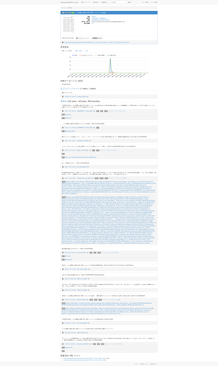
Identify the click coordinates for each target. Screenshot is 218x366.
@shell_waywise (143, 238)
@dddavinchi (141, 236)
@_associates (135, 188)
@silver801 (118, 227)
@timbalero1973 (66, 241)
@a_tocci (130, 183)
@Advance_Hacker (100, 224)
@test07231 (90, 212)
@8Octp (88, 181)
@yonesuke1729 (131, 209)
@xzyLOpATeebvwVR (81, 188)
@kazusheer (109, 202)
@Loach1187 (146, 222)
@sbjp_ (96, 308)
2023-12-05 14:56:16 (70, 111)
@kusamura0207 (122, 310)
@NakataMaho (95, 239)
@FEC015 (118, 233)
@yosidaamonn (113, 187)
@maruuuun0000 (121, 209)
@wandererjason (116, 216)
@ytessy (114, 303)
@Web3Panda (140, 212)
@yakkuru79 (86, 219)
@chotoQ (79, 252)
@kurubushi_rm (80, 192)
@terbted (75, 308)
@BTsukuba (109, 238)
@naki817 (78, 312)
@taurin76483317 (132, 226)
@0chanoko (89, 209)
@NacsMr (72, 312)
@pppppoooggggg (115, 239)
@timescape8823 (107, 188)
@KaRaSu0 (109, 303)
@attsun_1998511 (144, 199)
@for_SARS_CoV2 (67, 193)
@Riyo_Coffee (81, 150)
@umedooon (122, 188)
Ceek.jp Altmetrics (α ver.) (69, 2)
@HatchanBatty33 (85, 239)
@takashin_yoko (66, 222)
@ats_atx (89, 214)
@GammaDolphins (130, 205)
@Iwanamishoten (85, 310)
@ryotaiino (150, 233)
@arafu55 (140, 308)
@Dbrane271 (85, 241)
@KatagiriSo (111, 241)
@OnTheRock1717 (144, 197)
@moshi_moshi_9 (67, 209)
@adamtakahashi (111, 204)
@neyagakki (136, 204)
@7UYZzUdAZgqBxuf (86, 222)
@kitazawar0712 (66, 212)
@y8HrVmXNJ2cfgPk (80, 224)
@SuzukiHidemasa (82, 212)
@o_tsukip (95, 312)
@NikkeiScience (66, 190)
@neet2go (99, 227)
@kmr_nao (78, 303)
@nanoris (101, 239)
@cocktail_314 (137, 210)
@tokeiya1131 (70, 243)
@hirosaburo (65, 199)
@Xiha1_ (113, 200)
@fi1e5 (128, 199)
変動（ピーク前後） (67, 51)
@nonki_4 (121, 238)
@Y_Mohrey (80, 269)
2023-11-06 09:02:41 (70, 178)
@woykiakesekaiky (150, 226)
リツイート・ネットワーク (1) (117, 111)
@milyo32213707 (120, 229)
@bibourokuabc (81, 190)
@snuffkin (107, 305)
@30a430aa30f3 (125, 308)
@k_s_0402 (75, 202)
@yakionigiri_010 (75, 222)
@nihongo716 (83, 204)
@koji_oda (136, 197)
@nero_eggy (108, 214)
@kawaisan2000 (97, 209)
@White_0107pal (96, 243)
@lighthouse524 (100, 202)
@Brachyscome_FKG (85, 227)
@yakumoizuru (136, 243)
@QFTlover (68, 118)
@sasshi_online (127, 214)
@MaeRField (138, 233)
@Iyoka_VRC (143, 224)
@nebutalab (101, 197)
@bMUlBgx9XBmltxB (90, 231)
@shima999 (65, 207)
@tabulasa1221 (124, 212)
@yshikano (102, 234)
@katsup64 (102, 305)
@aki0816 (79, 241)
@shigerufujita (135, 199)
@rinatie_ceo (90, 188)
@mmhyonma (65, 217)
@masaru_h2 (82, 210)
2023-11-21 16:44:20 (70, 127)
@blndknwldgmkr (128, 236)
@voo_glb (128, 200)
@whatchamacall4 (93, 185)
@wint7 (92, 217)
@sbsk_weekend (146, 234)
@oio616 (141, 305)
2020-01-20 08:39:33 (70, 279)
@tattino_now (65, 313)
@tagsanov (141, 241)
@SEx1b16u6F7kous (73, 234)
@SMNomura (121, 197)
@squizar (107, 197)
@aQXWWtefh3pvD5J (108, 190)
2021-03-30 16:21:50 (70, 252)
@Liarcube (129, 204)
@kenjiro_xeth (112, 222)
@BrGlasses (65, 204)
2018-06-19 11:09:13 (70, 323)
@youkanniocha (77, 185)
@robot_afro (78, 199)
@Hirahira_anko (105, 231)
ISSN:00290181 (105, 20)
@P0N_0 (107, 239)
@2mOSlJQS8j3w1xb (112, 236)
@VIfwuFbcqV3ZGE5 (80, 243)
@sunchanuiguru (115, 207)
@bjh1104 (108, 224)
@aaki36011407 (137, 217)
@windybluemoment (84, 200)
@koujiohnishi (121, 187)
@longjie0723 (131, 310)
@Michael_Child (79, 238)
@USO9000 (129, 217)
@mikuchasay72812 (147, 181)
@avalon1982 (147, 308)
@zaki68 (100, 221)
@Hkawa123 (113, 197)
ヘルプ (136, 364)
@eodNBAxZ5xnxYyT (146, 214)
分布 (86, 51)
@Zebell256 (135, 305)
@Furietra (77, 239)
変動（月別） (79, 51)
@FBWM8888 (141, 303)
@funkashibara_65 (73, 210)
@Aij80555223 (148, 212)
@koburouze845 (151, 183)
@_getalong (103, 236)
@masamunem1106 (140, 310)
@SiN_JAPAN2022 (143, 200)
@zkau (112, 313)
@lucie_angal (138, 187)
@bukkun (64, 233)
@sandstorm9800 (110, 308)
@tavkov (80, 308)
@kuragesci (114, 310)
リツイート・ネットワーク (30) (111, 299)
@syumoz (122, 217)
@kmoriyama (72, 305)
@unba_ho (117, 190)
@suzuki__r (135, 202)
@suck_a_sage (89, 192)
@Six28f (141, 229)
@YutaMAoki (91, 183)
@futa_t (98, 231)
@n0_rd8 (75, 187)
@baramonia (70, 239)
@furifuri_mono (125, 233)
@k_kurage (74, 190)
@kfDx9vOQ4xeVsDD (77, 233)
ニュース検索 (153, 2)
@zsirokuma (96, 236)
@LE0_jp (138, 221)
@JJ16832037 (107, 199)
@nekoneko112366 (86, 312)
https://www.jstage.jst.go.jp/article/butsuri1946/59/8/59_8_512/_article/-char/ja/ (86, 42)
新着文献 (95, 2)
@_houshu (118, 313)
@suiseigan (117, 212)
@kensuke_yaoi (66, 221)
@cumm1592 (118, 234)
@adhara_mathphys (91, 190)
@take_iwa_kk (123, 226)
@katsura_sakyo (70, 197)
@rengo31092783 (117, 214)
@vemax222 (118, 181)
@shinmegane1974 (120, 192)
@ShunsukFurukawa (115, 210)
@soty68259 (97, 192)
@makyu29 (72, 238)
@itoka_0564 (103, 241)
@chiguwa (77, 207)
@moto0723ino (96, 216)
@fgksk (130, 305)
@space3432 (128, 231)
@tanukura (124, 210)
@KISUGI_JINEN (119, 231)
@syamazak (109, 205)
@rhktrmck (68, 181)
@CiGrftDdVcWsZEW (86, 207)
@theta (123, 227)
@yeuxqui (81, 187)
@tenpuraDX (68, 308)
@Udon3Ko (100, 233)
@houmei (129, 222)
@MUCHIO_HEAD (106, 207)
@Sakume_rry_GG (125, 239)
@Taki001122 (122, 199)
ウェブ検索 (145, 2)
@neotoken (139, 234)
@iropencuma (109, 212)
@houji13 (112, 231)
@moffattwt (129, 229)
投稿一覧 (85, 96)
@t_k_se (84, 183)
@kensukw (142, 188)
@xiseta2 (64, 188)
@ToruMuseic (102, 185)
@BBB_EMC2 (71, 231)
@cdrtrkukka (75, 200)
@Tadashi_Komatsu (143, 312)
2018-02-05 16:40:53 (70, 332)
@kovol (108, 310)
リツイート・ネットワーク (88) (117, 178)
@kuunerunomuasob (105, 200)
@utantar (123, 207)
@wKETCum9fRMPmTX (92, 234)
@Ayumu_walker (77, 229)
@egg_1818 (150, 204)
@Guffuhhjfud (110, 217)
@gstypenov (65, 216)
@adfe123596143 (97, 222)
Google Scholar (66, 84)
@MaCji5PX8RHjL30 (109, 229)
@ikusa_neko (150, 217)
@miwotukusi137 (147, 187)
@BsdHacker (132, 185)
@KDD (69, 233)
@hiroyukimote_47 (143, 216)
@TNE (96, 212)
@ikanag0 (117, 183)
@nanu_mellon (97, 226)
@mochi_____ (112, 219)
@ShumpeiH (76, 205)
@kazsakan (68, 114)
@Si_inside (139, 209)
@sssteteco (119, 219)
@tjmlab (74, 193)
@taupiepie (73, 313)
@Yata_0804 (134, 200)
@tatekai (108, 185)
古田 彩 (94, 16)
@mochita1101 (88, 238)
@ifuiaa (71, 216)
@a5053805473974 (67, 229)
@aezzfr (120, 236)
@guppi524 (114, 221)
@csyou (135, 236)
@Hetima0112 (142, 202)
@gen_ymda (82, 202)
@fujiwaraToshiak (66, 310)
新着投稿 (104, 2)
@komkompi (65, 238)
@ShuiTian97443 (110, 181)
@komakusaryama (141, 185)
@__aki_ (112, 192)
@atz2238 (64, 231)
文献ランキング (85, 2)
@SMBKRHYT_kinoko (83, 111)
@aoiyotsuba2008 (75, 214)
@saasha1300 (106, 210)
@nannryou (135, 229)
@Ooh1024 (104, 183)
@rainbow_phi (111, 227)
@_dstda (127, 221)
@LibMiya (93, 227)
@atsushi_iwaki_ (94, 200)
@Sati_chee (116, 312)
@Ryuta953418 (105, 192)
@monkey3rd (81, 221)
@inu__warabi (123, 243)
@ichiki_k (136, 224)
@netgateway (86, 199)
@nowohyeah (80, 157)
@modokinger (114, 199)
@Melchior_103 (87, 233)
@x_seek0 (120, 303)
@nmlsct (77, 204)
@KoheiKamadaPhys (67, 219)
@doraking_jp (81, 140)
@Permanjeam (94, 305)
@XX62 (100, 190)
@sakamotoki (109, 312)
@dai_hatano (126, 234)
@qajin (105, 227)
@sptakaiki (72, 207)
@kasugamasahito (70, 131)
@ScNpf (95, 221)
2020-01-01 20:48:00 (70, 290)
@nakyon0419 (89, 221)
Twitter (97, 38)
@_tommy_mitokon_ (67, 187)
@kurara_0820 (140, 205)
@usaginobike (124, 190)
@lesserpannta (115, 185)
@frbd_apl (72, 204)
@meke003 (74, 221)
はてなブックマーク (83, 38)
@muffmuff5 (65, 305)
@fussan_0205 (126, 181)
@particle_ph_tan (101, 204)
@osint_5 (95, 205)
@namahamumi (120, 200)
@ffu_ (152, 308)
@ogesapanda (148, 205)
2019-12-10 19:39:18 (70, 299)
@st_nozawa (79, 305)
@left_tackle (143, 204)
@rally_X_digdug (117, 202)
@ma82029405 (112, 209)
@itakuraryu (121, 221)
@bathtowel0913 (150, 202)
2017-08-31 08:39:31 (70, 344)
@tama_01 (98, 187)
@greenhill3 (104, 219)
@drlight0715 (146, 209)
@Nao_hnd (153, 222)
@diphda (135, 303)
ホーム (63, 8)
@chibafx (128, 188)
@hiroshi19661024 (139, 207)
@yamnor (102, 181)
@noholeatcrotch (95, 181)
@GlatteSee (86, 197)
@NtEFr (144, 233)
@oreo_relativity (124, 185)
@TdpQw (78, 313)
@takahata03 (102, 238)
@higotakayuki (149, 236)
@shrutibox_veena (67, 236)
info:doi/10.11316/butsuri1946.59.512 (118, 42)
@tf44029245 (71, 188)
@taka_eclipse (72, 192)
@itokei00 (132, 234)
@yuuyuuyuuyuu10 (89, 187)
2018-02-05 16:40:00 (70, 96)
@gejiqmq (124, 305)
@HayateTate (124, 183)
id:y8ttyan (79, 96)
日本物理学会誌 (96, 20)
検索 (129, 2)
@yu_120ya (82, 209)
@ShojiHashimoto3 (82, 178)
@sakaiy (94, 233)
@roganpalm (101, 312)
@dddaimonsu (93, 229)
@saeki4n (93, 303)
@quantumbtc (142, 183)
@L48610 (147, 207)
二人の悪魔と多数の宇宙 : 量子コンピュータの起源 (90, 13)
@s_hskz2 (80, 167)
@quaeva (86, 157)
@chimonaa (115, 224)
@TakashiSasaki (141, 192)
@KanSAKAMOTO (91, 202)
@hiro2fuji (131, 190)
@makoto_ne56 (81, 344)
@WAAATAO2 (79, 197)
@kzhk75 (117, 217)
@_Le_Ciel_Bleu (126, 202)
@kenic (83, 303)
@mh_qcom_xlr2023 (70, 157)
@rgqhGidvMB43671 (67, 185)
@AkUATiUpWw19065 (68, 183)
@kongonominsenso (136, 181)
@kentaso (97, 310)
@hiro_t (144, 217)
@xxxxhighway (136, 214)
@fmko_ (104, 217)
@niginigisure (90, 210)
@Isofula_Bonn (76, 310)
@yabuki (129, 243)
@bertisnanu (85, 229)
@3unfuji (152, 219)
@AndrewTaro (130, 207)
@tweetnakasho (101, 303)
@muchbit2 (89, 226)
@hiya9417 (152, 216)
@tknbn (64, 243)
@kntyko (132, 233)
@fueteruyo (65, 210)
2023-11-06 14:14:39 (70, 167)
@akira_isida (133, 308)
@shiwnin (85, 185)
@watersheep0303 (137, 231)
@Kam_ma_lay (98, 188)
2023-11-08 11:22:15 (70, 150)
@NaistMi (136, 183)
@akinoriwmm (94, 199)
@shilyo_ (95, 238)
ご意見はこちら (143, 364)
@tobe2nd (148, 188)
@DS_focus (80, 279)
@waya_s (89, 243)
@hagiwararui (130, 224)
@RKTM (123, 241)
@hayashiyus (135, 219)
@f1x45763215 (107, 221)
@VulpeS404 (94, 313)
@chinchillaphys (151, 190)
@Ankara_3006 (66, 214)
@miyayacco (82, 226)
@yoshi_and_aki (150, 192)
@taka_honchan (127, 219)
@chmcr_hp (111, 183)
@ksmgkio (133, 221)
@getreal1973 (96, 207)
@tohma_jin (132, 212)
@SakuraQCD (94, 197)
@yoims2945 (98, 217)
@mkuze (148, 310)
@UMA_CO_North (67, 202)
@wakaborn (101, 313)
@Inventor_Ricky (78, 216)
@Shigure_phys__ (125, 312)
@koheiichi (98, 183)
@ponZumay (97, 210)
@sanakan (65, 234)
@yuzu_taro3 (134, 216)
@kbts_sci (64, 192)
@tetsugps (152, 200)
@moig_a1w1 (65, 312)
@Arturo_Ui (84, 214)
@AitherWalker (115, 243)
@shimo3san (133, 312)
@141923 (118, 308)
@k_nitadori (118, 241)
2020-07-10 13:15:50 (70, 269)
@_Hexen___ (102, 212)
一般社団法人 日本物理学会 (99, 18)
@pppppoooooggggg (147, 221)
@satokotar (149, 303)
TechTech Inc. (153, 364)
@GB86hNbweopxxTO (99, 214)
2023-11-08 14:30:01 (70, 140)
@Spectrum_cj (78, 183)
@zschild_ (82, 181)
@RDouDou (93, 157)
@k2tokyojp (150, 224)
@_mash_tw (111, 233)
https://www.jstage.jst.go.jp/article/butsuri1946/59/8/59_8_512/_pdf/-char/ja (84, 360)
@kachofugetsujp (130, 187)
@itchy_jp (105, 222)
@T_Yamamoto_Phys (119, 205)
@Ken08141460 (87, 216)
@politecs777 (73, 217)
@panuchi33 (104, 187)
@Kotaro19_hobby (121, 204)
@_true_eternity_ (145, 243)
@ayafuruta (86, 305)
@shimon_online (127, 303)
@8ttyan (79, 332)
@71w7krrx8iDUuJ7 (95, 219)
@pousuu (71, 224)
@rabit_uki (104, 226)
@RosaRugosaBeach (113, 226)
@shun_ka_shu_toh (131, 192)
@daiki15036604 (70, 303)
